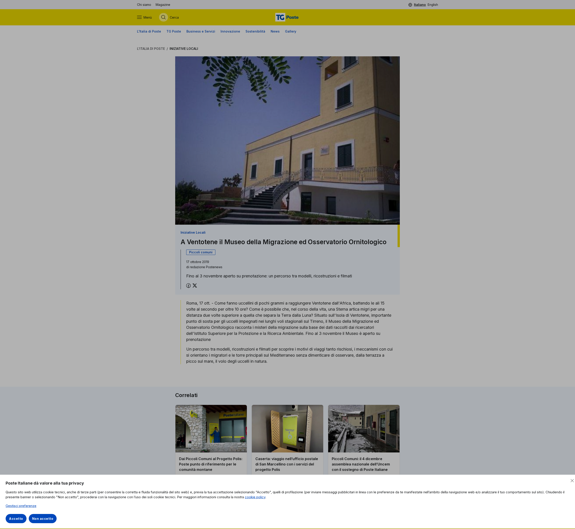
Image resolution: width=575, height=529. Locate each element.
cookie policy (255, 497)
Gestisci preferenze (21, 506)
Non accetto (42, 518)
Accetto (16, 518)
